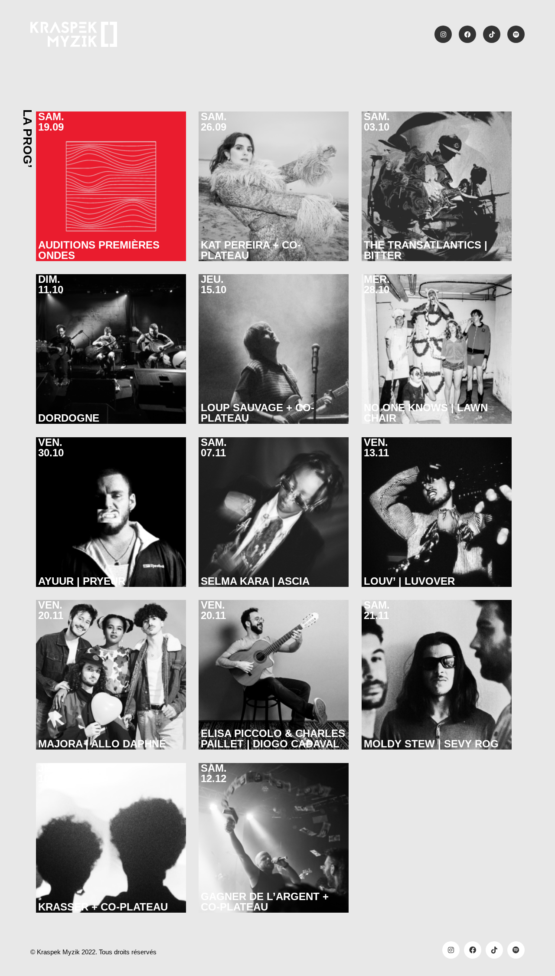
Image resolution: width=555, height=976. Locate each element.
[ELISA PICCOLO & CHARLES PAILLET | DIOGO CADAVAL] (274, 675)
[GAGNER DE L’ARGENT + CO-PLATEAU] (274, 838)
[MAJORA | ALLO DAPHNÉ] (111, 675)
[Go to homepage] (73, 34)
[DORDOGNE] (111, 349)
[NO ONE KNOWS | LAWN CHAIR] (437, 349)
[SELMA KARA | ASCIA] (274, 512)
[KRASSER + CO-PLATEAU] (111, 838)
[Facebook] (472, 950)
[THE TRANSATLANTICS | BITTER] (437, 186)
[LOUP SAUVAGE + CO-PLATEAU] (274, 349)
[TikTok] (494, 950)
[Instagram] (451, 950)
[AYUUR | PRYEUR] (111, 512)
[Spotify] (516, 950)
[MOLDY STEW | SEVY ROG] (437, 675)
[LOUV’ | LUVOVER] (437, 512)
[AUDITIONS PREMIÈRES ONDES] (111, 186)
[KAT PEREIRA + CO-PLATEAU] (274, 186)
